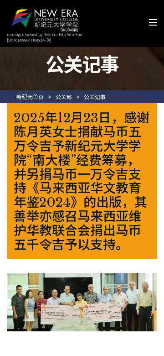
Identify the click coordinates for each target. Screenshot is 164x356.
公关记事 (95, 96)
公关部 (64, 96)
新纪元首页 (30, 96)
